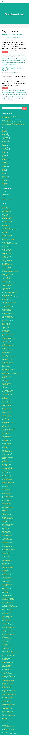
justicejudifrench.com (6, 475)
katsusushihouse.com (6, 454)
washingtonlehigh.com (7, 639)
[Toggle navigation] (2, 2)
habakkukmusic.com (6, 590)
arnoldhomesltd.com (6, 309)
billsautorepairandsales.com (8, 680)
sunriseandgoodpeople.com (8, 516)
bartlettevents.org (6, 278)
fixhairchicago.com (6, 552)
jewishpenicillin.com (6, 371)
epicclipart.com (5, 255)
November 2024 (5, 150)
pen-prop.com (5, 597)
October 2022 (5, 180)
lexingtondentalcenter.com (8, 364)
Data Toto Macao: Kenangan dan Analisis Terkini (11, 123)
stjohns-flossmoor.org (7, 520)
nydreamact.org (5, 246)
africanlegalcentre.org (7, 453)
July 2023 (4, 168)
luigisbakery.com (5, 640)
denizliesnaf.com (5, 553)
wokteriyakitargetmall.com (8, 362)
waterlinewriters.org (6, 574)
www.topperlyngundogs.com (8, 601)
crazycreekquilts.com (6, 440)
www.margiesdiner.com (7, 622)
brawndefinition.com (6, 438)
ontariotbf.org (5, 241)
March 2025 (4, 147)
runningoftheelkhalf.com (7, 602)
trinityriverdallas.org (6, 383)
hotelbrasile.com (5, 276)
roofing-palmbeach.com (7, 306)
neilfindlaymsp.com (6, 538)
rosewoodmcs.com (6, 648)
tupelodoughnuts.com (7, 341)
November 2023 (5, 162)
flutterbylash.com (6, 699)
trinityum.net (5, 659)
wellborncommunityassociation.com (10, 271)
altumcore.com (5, 562)
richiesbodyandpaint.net (7, 210)
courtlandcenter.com (6, 537)
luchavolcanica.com (6, 527)
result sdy (4, 61)
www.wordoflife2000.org (7, 320)
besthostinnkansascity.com (8, 726)
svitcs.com (4, 558)
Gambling (9, 55)
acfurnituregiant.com (6, 220)
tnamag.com (4, 565)
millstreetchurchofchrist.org (8, 693)
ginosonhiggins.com (6, 503)
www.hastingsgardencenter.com (9, 655)
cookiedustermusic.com (7, 523)
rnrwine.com (4, 710)
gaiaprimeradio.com (6, 489)
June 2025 (4, 145)
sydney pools (15, 62)
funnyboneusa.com (6, 521)
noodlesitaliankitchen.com (8, 245)
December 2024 (5, 148)
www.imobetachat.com (7, 584)
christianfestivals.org (6, 498)
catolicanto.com (5, 380)
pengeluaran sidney (22, 59)
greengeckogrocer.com (7, 359)
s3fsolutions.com (5, 299)
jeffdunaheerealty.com (7, 604)
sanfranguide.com (6, 418)
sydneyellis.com (5, 365)
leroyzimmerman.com (6, 706)
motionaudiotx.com (6, 721)
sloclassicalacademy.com (7, 431)
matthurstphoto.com (6, 687)
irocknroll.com (5, 319)
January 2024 (4, 159)
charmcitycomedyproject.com (8, 467)
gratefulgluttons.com (6, 405)
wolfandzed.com (5, 643)
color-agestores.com (6, 396)
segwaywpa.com (5, 570)
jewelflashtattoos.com (7, 249)
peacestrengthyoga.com (7, 605)
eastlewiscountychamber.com (8, 428)
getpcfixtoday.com (6, 250)
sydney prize (22, 62)
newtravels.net (5, 232)
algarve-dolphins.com (6, 500)
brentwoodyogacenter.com (8, 633)
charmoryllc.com (5, 419)
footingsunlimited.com (7, 618)
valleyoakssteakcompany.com (8, 549)
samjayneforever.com (6, 686)
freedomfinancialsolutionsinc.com (9, 606)
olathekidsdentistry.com (7, 343)
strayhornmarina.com (6, 435)
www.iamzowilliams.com (7, 654)
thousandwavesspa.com (7, 535)
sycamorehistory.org (6, 650)
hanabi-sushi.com (5, 641)
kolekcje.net (4, 379)
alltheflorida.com (6, 689)
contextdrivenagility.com (7, 470)
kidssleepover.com (6, 231)
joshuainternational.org (7, 594)
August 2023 (4, 166)
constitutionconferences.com (8, 555)
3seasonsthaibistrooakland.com (9, 386)
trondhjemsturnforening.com (8, 676)
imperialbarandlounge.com (8, 313)
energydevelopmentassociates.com (10, 297)
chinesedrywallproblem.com (8, 517)
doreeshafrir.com (5, 465)
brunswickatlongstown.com (8, 482)
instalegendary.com (6, 242)
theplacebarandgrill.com (7, 542)
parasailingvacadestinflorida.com (9, 694)
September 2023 (5, 165)
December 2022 (5, 178)
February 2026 (5, 134)
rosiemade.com (5, 340)
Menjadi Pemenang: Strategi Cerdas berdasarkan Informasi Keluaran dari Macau (13, 119)
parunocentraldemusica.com (8, 673)
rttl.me (3, 722)
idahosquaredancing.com (7, 322)
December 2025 (5, 137)
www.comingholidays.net (7, 417)
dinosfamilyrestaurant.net (7, 291)
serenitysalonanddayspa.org (8, 217)
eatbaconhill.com (6, 228)
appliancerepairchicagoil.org (8, 239)
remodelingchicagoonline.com (9, 632)
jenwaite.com (5, 703)
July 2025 (4, 144)
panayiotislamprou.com (7, 267)
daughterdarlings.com (7, 213)
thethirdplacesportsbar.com (8, 662)
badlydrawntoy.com (6, 587)
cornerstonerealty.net (7, 651)
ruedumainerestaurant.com (8, 457)
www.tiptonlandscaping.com (8, 634)
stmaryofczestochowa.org (8, 474)
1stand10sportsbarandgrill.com (8, 347)
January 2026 (4, 136)
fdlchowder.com (5, 623)
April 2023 (4, 172)
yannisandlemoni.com (6, 333)
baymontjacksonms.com (7, 509)
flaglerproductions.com (7, 436)
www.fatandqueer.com (7, 612)
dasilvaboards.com (6, 432)
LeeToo (18, 733)
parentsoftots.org (6, 577)
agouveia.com (5, 714)
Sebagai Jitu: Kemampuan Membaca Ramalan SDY (12, 122)
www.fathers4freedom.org (8, 599)
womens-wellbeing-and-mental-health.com (11, 373)
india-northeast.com (6, 305)
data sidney (22, 55)
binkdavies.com (5, 442)
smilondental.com (6, 352)
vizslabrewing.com (6, 330)
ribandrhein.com (5, 378)
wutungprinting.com (6, 505)
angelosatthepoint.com (7, 546)
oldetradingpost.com (6, 285)
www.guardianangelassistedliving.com (10, 675)
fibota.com (4, 671)
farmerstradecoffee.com (7, 580)
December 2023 (5, 161)
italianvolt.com (5, 327)
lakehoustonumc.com (6, 588)
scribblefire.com (5, 387)
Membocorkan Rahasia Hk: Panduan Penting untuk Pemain (13, 124)
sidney (3, 62)
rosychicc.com (5, 400)
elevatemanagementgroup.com (9, 704)
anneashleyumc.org (6, 613)
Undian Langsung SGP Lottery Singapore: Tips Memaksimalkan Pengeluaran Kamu (14, 116)
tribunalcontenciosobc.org (8, 429)
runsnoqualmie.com (6, 619)
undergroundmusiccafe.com (8, 729)
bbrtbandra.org (5, 252)
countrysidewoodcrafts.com (8, 238)
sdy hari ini (17, 61)
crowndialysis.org (6, 366)
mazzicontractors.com (7, 661)
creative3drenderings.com (8, 579)
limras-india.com (5, 207)
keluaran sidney (11, 57)
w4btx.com (4, 348)
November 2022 (5, 179)
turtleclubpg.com (6, 531)
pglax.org (4, 512)
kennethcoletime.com (7, 479)
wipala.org (4, 397)
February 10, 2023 (11, 37)
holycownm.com (5, 528)
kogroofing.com (5, 262)
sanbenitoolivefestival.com (8, 410)
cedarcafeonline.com (6, 218)
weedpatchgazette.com (7, 334)
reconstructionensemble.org (8, 524)
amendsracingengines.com (8, 609)
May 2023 (4, 171)
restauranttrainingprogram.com (9, 368)
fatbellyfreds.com (6, 666)
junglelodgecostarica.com (8, 496)
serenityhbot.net (5, 592)
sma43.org (4, 630)
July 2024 (4, 151)
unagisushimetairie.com (7, 248)
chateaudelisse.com (6, 270)
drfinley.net (4, 707)
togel (3, 64)
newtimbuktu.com (6, 225)
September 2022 (5, 182)
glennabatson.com (6, 433)
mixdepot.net (5, 647)
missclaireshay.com (6, 206)
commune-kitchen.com (7, 446)
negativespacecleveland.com (8, 513)
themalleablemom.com (7, 478)
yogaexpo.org (5, 389)
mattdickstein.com (6, 585)
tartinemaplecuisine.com (7, 484)
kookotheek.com (6, 266)
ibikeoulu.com (5, 471)
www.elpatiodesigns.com (7, 668)
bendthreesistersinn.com (7, 518)
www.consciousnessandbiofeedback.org (11, 653)
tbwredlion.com (5, 679)
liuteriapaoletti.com (6, 514)
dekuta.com (4, 644)
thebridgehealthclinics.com (8, 573)
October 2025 (5, 140)
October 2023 (5, 164)
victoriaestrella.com (6, 534)
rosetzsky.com (5, 458)
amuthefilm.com (5, 447)
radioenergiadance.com (7, 264)
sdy (14, 61)
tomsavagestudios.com (7, 372)
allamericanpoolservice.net (8, 369)
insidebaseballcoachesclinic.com (9, 690)
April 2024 (4, 155)
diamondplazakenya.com (7, 678)
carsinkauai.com (5, 692)
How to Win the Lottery (12, 34)
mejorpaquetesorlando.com (8, 345)
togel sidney (12, 64)
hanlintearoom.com (6, 700)
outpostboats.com (6, 401)
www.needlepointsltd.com (8, 625)
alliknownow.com (6, 426)
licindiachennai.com (6, 211)
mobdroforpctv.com (6, 407)
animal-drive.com (6, 563)
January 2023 (4, 176)
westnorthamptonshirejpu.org (8, 274)
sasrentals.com (5, 355)
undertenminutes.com (7, 221)
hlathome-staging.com (7, 361)
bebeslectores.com (6, 288)
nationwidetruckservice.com (8, 530)
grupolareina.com (6, 281)
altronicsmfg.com (6, 227)
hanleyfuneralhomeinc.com (8, 344)
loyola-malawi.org (6, 398)
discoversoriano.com (6, 414)
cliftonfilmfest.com (6, 312)
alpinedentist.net (6, 263)
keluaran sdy (5, 57)
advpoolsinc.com (6, 545)
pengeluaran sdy (13, 59)
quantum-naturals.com (7, 682)
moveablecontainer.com (7, 280)
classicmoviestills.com (7, 411)
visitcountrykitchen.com (7, 499)
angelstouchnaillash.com (7, 350)
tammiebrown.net (6, 491)
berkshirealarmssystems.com (8, 329)
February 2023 (5, 175)
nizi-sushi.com (5, 486)
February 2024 (5, 158)
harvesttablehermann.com (7, 294)
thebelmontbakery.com (7, 235)
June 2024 (4, 152)
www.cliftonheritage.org (7, 629)
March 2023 (4, 173)
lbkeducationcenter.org (7, 382)
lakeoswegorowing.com (7, 711)
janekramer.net (5, 485)
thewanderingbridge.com (7, 477)
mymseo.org (4, 717)
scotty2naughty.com (6, 464)
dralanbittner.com (6, 331)
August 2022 (4, 183)
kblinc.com (4, 336)
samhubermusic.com (6, 731)
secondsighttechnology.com (8, 357)
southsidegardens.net (6, 658)
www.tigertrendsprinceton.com (9, 598)
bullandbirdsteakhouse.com (8, 626)
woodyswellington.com (7, 665)
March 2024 (4, 157)
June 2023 (4, 169)
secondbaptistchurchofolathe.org (9, 715)
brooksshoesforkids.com (7, 566)
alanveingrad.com (6, 502)
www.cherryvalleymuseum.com (9, 283)
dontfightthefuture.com (7, 308)
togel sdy (7, 64)
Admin (18, 37)
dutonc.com (4, 492)
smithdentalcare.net (6, 728)
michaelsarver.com (6, 358)
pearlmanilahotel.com (7, 256)
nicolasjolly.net (5, 450)
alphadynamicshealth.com (7, 697)
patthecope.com (6, 556)
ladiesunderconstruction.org (8, 287)
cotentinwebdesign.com (7, 284)
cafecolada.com (5, 412)
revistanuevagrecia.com (7, 461)
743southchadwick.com (7, 304)
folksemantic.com (6, 324)
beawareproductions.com (7, 468)
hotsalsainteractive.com (7, 216)
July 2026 (4, 130)
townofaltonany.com (6, 510)
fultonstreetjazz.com (6, 277)
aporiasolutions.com (6, 569)
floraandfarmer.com (6, 298)
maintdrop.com (5, 257)
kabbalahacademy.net (7, 351)
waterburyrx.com (6, 544)
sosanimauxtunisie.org (7, 260)
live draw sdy (19, 57)
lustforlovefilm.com (6, 449)
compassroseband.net (7, 560)
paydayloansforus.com (7, 234)
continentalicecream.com (7, 439)
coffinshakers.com (6, 472)
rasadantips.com (5, 224)
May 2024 (4, 154)
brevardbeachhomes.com (7, 301)
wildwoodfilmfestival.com (8, 273)
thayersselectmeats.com (7, 567)
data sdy (17, 55)
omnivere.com (5, 223)
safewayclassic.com (6, 237)
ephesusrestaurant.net (7, 664)
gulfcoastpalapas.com (7, 572)
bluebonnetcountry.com (7, 253)
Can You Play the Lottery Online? (12, 69)
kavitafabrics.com (6, 525)
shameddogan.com (6, 576)
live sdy (7, 59)
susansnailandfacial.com (7, 595)
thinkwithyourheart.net (7, 316)
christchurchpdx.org (6, 443)
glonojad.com (5, 460)
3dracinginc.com (5, 421)
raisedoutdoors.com (6, 315)
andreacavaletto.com (7, 391)
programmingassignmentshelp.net (9, 230)
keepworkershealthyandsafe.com (9, 243)
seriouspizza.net (5, 559)
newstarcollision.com (6, 354)
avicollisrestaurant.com (7, 539)
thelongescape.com (6, 493)
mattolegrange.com (6, 495)
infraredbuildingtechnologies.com (9, 292)
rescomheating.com (6, 724)
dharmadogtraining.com (7, 720)
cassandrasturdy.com (6, 408)
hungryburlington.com (7, 481)
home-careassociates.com (8, 390)
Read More (5, 52)
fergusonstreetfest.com (7, 685)
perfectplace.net (6, 384)
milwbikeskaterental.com (7, 507)
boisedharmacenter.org (7, 394)
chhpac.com (4, 718)
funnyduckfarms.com (6, 701)
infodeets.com (5, 214)
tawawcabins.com (6, 323)
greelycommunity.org (6, 456)
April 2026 (4, 131)
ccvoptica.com (5, 637)
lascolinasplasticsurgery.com (8, 627)
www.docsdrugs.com (6, 620)
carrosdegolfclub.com (7, 295)
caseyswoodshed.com (7, 551)
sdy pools (23, 61)
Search (3, 106)
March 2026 (4, 133)
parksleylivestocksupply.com (8, 393)
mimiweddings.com (6, 725)
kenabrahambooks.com (7, 445)
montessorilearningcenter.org (8, 683)
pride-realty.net (5, 696)
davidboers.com (5, 583)
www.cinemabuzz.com (7, 646)
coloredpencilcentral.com (7, 310)
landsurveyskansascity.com (8, 615)
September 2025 (5, 141)
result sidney (10, 61)
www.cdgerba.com (6, 672)
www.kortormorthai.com (7, 611)
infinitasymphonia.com (7, 451)
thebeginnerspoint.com (7, 415)
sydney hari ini (8, 62)
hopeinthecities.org (6, 404)
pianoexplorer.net (6, 657)
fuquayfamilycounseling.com (8, 713)
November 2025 (5, 138)
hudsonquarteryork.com (7, 669)
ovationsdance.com (6, 376)
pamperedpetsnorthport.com (8, 338)
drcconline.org (5, 541)
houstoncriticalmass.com (7, 422)
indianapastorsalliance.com (8, 548)
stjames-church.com (6, 463)
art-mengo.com (5, 488)
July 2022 (4, 185)
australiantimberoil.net (7, 290)
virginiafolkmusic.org (6, 375)
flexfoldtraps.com (6, 608)
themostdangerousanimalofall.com (9, 424)
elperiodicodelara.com (7, 209)
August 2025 (4, 143)
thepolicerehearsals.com (7, 425)
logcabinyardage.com (7, 581)
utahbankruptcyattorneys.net (8, 317)
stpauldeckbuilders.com (7, 616)
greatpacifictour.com (6, 532)
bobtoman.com (5, 259)
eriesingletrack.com (6, 337)
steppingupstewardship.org (8, 636)
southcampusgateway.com (8, 269)
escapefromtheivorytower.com (9, 302)
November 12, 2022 (11, 73)
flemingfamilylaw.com (7, 708)
